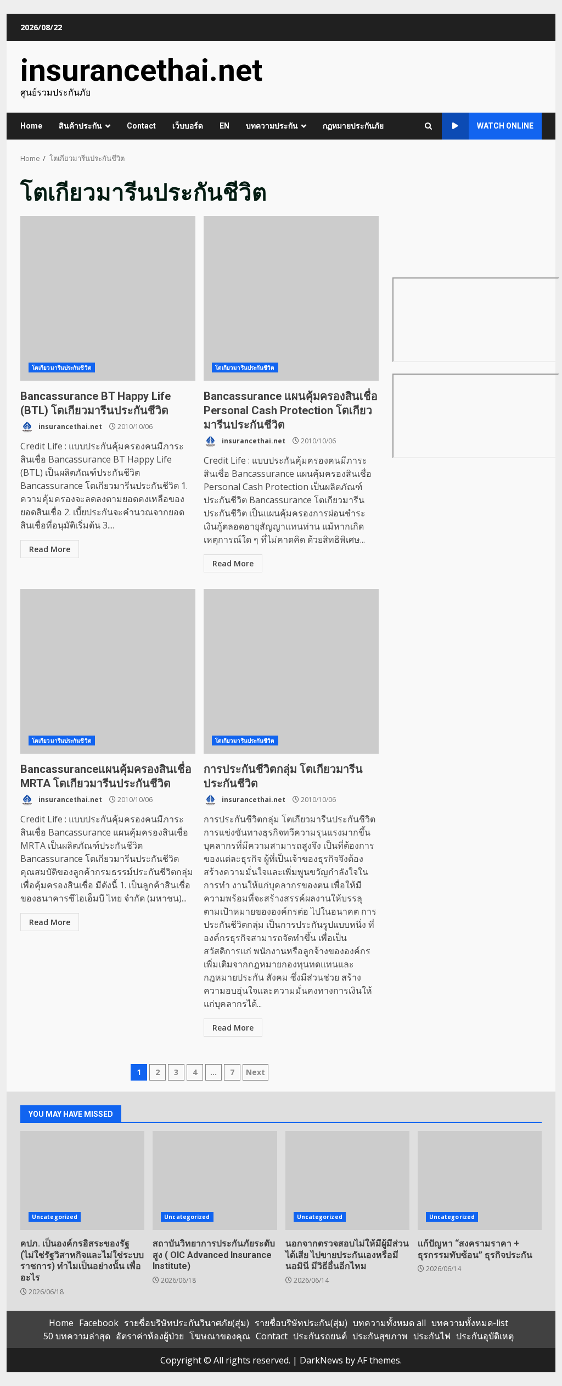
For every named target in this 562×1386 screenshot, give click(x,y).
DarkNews (321, 1360)
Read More (49, 549)
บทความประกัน (272, 125)
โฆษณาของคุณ (219, 1336)
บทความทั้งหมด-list (469, 1323)
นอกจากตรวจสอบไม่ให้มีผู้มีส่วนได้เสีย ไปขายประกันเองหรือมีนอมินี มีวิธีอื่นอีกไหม (347, 1180)
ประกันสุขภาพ (380, 1336)
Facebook (99, 1323)
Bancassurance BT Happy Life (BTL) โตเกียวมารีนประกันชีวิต (107, 298)
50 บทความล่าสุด (76, 1336)
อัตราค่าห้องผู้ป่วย (150, 1336)
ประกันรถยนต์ (320, 1336)
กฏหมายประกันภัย (353, 125)
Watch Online (505, 125)
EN (224, 125)
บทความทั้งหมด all (389, 1323)
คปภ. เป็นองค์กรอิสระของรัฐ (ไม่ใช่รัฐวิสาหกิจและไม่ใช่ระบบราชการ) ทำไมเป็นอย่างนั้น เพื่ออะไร (82, 1180)
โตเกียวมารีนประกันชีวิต (62, 367)
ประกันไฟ (432, 1336)
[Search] (428, 126)
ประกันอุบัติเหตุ (485, 1336)
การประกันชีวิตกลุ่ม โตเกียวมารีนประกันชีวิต (291, 671)
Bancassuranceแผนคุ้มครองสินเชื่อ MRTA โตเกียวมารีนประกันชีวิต (107, 671)
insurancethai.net (141, 70)
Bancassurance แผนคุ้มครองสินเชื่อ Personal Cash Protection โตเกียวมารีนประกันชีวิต (291, 298)
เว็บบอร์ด (187, 125)
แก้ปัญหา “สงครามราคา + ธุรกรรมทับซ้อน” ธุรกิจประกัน (480, 1180)
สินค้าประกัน (80, 125)
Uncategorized (54, 1217)
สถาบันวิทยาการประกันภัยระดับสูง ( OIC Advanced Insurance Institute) (215, 1180)
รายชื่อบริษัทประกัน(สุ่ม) (301, 1323)
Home (31, 125)
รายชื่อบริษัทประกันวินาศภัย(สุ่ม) (186, 1323)
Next (255, 1072)
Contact (141, 125)
